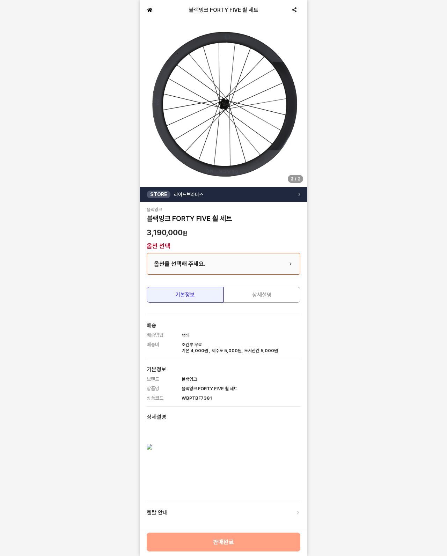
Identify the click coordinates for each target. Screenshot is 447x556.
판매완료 (223, 542)
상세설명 (262, 294)
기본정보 (185, 294)
